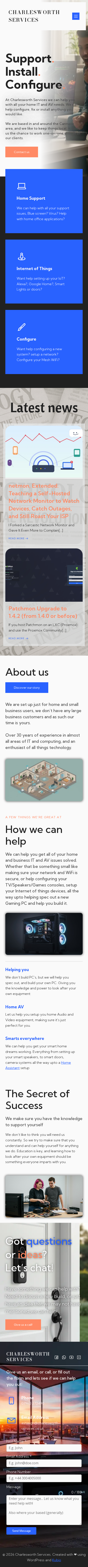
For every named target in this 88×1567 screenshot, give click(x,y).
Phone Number (18, 1472)
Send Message (21, 1530)
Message (13, 1487)
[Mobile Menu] (75, 16)
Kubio (56, 1560)
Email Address (19, 1456)
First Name (16, 1441)
